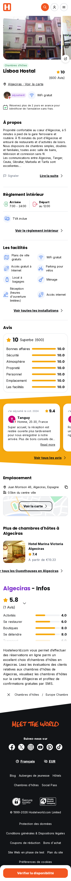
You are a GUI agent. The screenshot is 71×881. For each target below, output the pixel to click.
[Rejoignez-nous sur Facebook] (12, 747)
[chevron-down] (24, 603)
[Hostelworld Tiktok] (59, 747)
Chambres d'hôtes (16, 65)
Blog (13, 775)
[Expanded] (8, 694)
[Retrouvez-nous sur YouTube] (40, 747)
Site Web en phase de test (26, 852)
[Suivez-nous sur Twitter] (21, 747)
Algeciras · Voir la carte (25, 84)
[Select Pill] (45, 7)
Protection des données (35, 823)
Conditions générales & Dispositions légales (35, 833)
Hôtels (57, 775)
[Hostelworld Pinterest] (50, 747)
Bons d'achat (52, 842)
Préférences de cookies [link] (35, 862)
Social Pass (49, 785)
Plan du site (55, 852)
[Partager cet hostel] (65, 59)
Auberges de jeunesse (34, 775)
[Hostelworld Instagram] (31, 747)
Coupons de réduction (25, 842)
